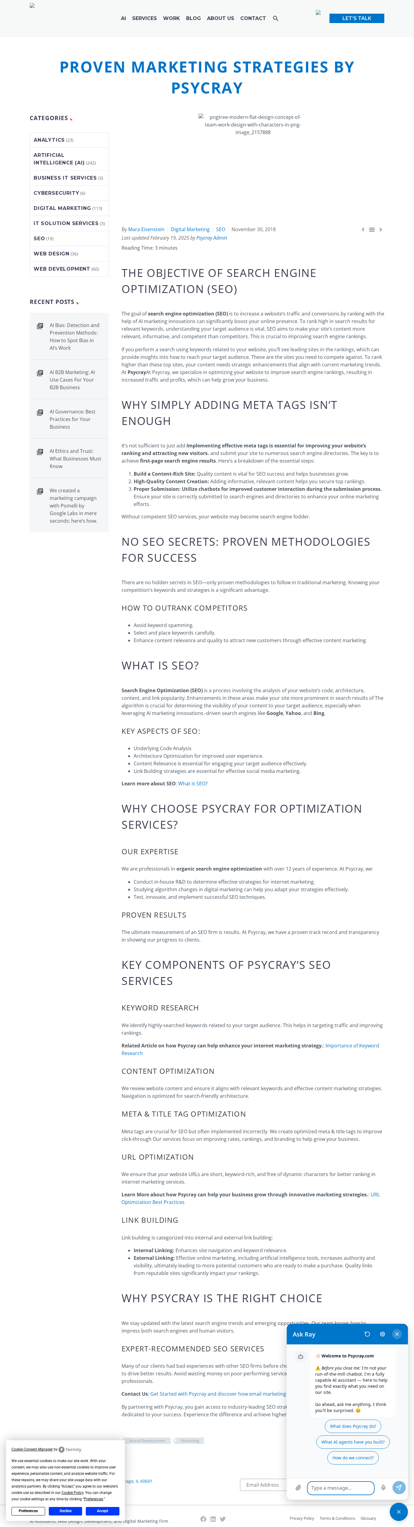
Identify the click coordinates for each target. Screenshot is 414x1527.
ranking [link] (356, 313)
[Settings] (382, 1334)
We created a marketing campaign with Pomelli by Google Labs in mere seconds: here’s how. (73, 505)
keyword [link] (157, 625)
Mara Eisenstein (146, 229)
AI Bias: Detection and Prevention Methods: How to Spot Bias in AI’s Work (74, 336)
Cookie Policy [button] (72, 1493)
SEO (220, 229)
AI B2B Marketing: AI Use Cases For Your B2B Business (72, 380)
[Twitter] (223, 1519)
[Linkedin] (213, 1519)
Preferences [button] (93, 1499)
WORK (171, 18)
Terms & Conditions (337, 1518)
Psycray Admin (211, 237)
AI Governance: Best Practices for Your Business (72, 419)
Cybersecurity (56, 193)
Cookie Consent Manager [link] (32, 1449)
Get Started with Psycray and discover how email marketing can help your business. (245, 1393)
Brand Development (147, 1440)
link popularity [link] (168, 698)
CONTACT (253, 18)
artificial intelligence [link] (282, 1258)
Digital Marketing (190, 229)
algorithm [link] (133, 705)
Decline (66, 1511)
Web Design (51, 254)
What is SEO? (193, 783)
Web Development (62, 269)
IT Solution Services (66, 223)
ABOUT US (220, 18)
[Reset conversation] (367, 1334)
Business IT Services (65, 178)
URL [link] (129, 1157)
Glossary (368, 1518)
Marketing (190, 1440)
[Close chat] (399, 1512)
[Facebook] (203, 1519)
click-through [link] (137, 1139)
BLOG (193, 18)
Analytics (49, 140)
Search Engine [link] (272, 272)
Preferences (28, 1511)
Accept (102, 1511)
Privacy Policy (302, 1518)
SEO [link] (222, 288)
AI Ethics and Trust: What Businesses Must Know (75, 459)
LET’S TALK (356, 18)
